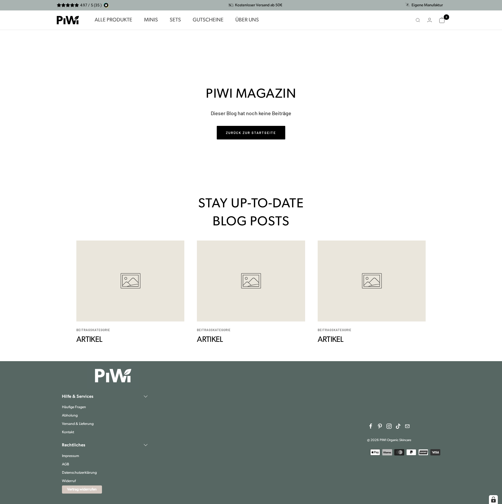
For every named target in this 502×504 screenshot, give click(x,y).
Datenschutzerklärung (79, 473)
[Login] (429, 20)
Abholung (70, 416)
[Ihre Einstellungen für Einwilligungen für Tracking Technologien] (493, 499)
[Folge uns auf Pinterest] (380, 426)
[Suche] (418, 20)
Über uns (247, 20)
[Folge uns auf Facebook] (370, 426)
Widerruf (69, 481)
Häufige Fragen (74, 407)
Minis (151, 20)
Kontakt (68, 432)
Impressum (70, 456)
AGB (65, 464)
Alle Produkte (113, 20)
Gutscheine (208, 20)
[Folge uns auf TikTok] (398, 426)
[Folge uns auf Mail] (407, 426)
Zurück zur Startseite (251, 133)
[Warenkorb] (442, 20)
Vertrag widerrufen (82, 489)
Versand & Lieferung (78, 424)
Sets (175, 20)
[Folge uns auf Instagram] (389, 426)
